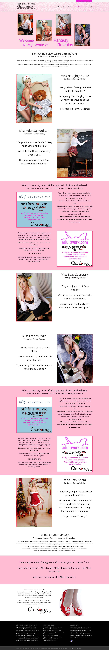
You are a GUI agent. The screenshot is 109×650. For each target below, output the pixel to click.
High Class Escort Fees (48, 633)
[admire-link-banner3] (34, 210)
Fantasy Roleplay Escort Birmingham (52, 630)
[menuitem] (55, 6)
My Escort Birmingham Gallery (50, 635)
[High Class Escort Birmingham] (25, 6)
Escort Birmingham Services (50, 628)
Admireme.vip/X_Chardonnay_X (75, 198)
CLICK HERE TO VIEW (34, 254)
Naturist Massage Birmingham (50, 638)
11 (79, 176)
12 (80, 176)
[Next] (49, 98)
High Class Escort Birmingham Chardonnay (53, 632)
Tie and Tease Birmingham (49, 640)
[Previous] (19, 98)
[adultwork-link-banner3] (75, 249)
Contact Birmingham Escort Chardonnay (52, 627)
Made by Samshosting (77, 648)
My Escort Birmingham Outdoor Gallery (52, 637)
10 (78, 176)
